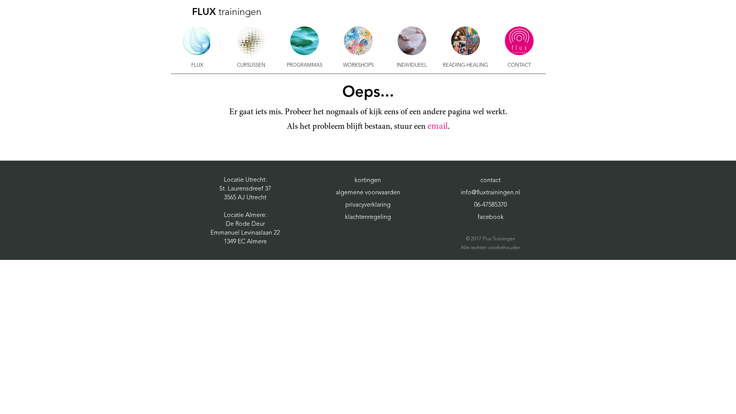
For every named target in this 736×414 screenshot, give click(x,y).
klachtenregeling (368, 217)
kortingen (368, 180)
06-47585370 (490, 205)
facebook (491, 217)
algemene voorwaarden (368, 193)
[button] (197, 48)
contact (490, 180)
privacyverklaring (368, 205)
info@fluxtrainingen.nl (490, 193)
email (437, 126)
